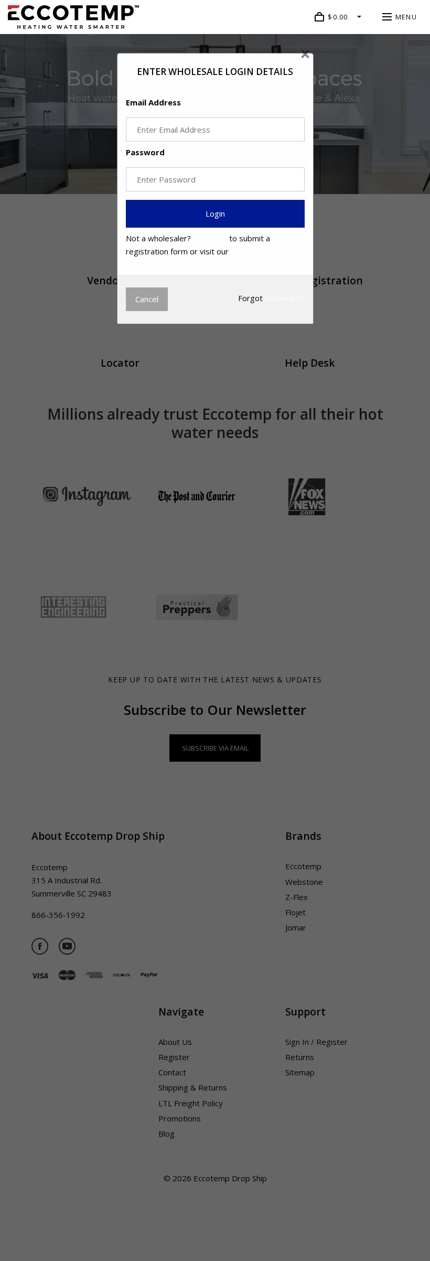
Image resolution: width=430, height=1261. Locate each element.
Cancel (146, 299)
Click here (210, 238)
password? (285, 298)
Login (215, 213)
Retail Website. (258, 251)
